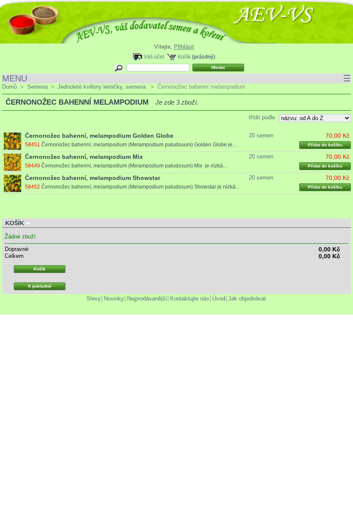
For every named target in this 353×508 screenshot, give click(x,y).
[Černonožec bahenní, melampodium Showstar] (12, 183)
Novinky (114, 298)
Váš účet (154, 56)
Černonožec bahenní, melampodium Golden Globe (99, 135)
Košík (184, 56)
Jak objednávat (247, 298)
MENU (176, 78)
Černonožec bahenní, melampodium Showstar (92, 177)
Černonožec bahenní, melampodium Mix (84, 156)
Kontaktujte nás (189, 298)
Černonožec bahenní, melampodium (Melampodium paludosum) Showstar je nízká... (140, 187)
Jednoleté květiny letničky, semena (102, 87)
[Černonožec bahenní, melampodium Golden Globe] (12, 141)
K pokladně (40, 286)
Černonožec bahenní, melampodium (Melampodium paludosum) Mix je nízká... (134, 166)
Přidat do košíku (325, 144)
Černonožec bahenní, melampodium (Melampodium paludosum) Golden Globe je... (138, 145)
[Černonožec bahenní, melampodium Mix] (12, 162)
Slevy (94, 298)
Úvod (218, 298)
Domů (9, 87)
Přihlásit (184, 46)
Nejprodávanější (147, 298)
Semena (37, 87)
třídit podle (262, 117)
